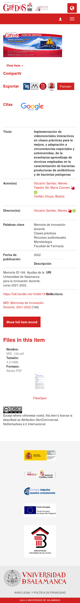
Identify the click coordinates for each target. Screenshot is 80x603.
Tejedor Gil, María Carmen (52, 187)
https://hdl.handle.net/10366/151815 (27, 294)
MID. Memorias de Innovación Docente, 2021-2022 (23, 305)
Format (65, 86)
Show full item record (21, 322)
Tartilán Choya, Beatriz (49, 196)
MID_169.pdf (15, 353)
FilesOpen (40, 398)
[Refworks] (43, 86)
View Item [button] (13, 65)
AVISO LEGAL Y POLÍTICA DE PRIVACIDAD (40, 592)
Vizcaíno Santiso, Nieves (50, 183)
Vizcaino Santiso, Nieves (50, 210)
